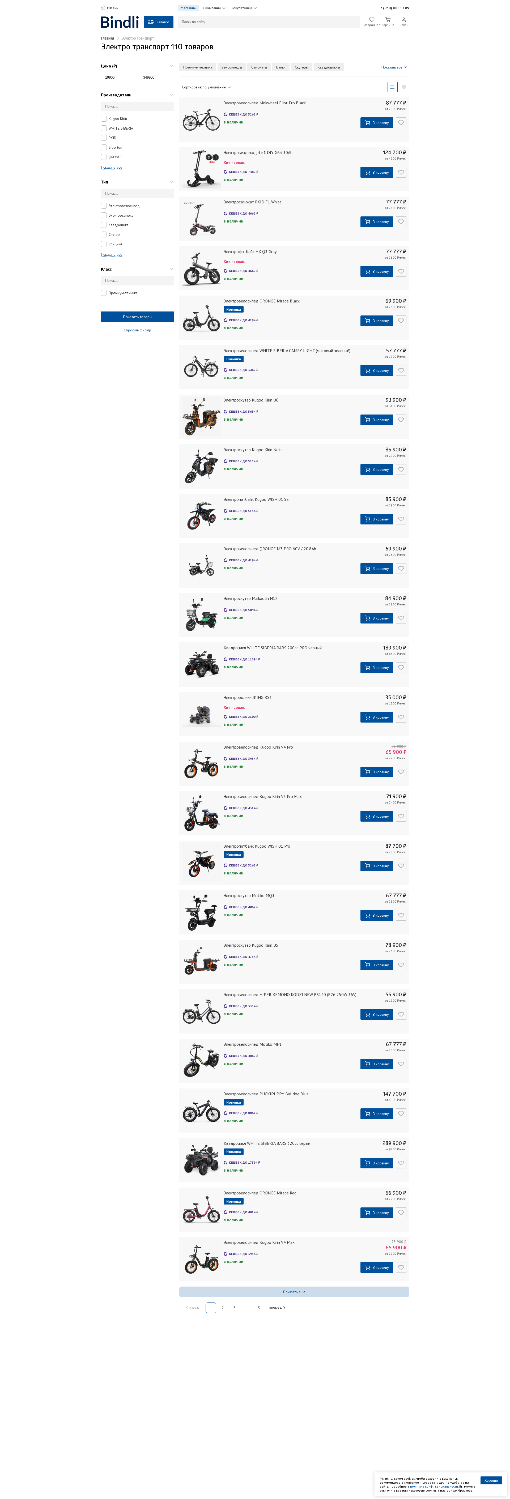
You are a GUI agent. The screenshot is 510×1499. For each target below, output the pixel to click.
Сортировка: (204, 87)
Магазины (188, 8)
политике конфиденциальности (434, 1486)
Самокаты (259, 67)
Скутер (114, 234)
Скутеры (301, 67)
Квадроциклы (329, 67)
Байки (281, 67)
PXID (112, 137)
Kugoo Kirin (118, 118)
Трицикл (115, 244)
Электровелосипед (124, 205)
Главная (107, 39)
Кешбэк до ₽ (243, 114)
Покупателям (241, 8)
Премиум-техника (123, 293)
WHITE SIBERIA (121, 128)
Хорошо (491, 1480)
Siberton (115, 147)
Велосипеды (232, 67)
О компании (211, 8)
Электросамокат (122, 215)
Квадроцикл (119, 225)
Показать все (111, 167)
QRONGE (115, 157)
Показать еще (294, 1291)
